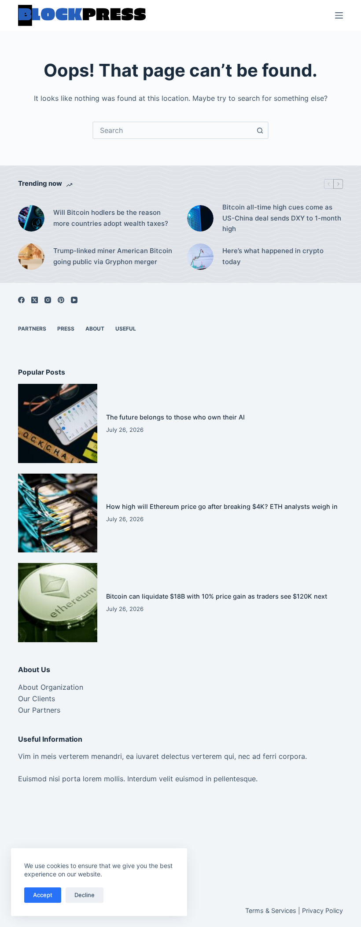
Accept (42, 894)
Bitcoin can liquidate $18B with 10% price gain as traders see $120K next (216, 596)
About (94, 328)
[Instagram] (47, 300)
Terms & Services (270, 910)
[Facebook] (21, 300)
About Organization (50, 687)
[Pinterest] (61, 300)
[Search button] (260, 130)
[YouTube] (74, 300)
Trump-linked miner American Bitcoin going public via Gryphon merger (112, 256)
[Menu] (339, 15)
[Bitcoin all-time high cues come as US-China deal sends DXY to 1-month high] (200, 218)
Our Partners (39, 710)
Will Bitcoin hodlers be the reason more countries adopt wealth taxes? (110, 218)
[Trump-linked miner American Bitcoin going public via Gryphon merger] (31, 256)
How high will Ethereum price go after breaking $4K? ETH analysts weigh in (222, 506)
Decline (84, 894)
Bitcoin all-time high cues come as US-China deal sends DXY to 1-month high (281, 218)
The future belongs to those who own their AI (175, 417)
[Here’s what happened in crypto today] (200, 256)
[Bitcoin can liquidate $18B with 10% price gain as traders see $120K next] (57, 602)
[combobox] (172, 130)
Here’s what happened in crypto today (273, 256)
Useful (125, 328)
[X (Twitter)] (34, 300)
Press (65, 328)
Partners (32, 328)
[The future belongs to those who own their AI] (57, 423)
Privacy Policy (322, 910)
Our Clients (36, 698)
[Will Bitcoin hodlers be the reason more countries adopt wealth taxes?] (31, 218)
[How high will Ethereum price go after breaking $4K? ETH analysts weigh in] (57, 513)
